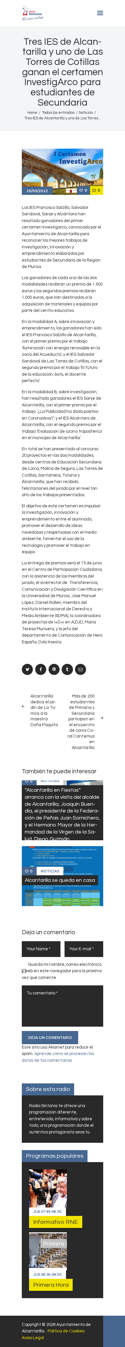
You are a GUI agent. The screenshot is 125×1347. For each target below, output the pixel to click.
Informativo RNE (55, 1222)
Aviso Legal (33, 1338)
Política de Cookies (66, 1331)
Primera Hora (51, 1285)
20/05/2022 (37, 191)
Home (32, 113)
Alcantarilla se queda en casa (60, 880)
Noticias (86, 113)
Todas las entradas (58, 113)
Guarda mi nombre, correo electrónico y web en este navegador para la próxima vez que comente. (62, 971)
